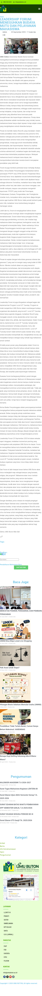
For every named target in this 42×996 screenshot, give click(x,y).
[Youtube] (10, 977)
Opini (2, 17)
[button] (39, 8)
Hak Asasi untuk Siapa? (9, 668)
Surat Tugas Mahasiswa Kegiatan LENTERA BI (19, 789)
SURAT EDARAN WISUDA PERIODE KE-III (16, 814)
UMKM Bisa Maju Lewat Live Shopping (16, 641)
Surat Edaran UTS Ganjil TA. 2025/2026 (16, 820)
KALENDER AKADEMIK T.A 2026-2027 (15, 782)
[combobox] (9, 560)
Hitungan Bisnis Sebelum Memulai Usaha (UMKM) (20, 704)
